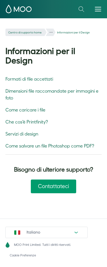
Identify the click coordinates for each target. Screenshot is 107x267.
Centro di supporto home (25, 32)
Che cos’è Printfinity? (26, 121)
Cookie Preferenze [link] (23, 255)
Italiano (33, 232)
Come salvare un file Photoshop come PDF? (49, 145)
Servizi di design (21, 133)
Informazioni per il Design (73, 32)
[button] (98, 9)
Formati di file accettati (29, 78)
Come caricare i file (25, 109)
